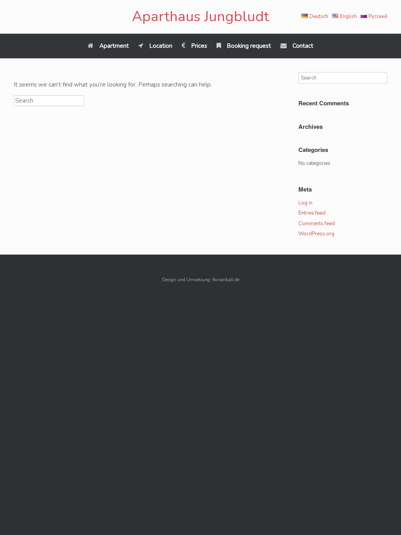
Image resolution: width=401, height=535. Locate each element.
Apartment (114, 46)
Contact (303, 46)
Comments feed (316, 223)
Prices (199, 46)
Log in (305, 202)
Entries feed (311, 213)
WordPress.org (316, 233)
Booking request (249, 46)
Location (160, 46)
